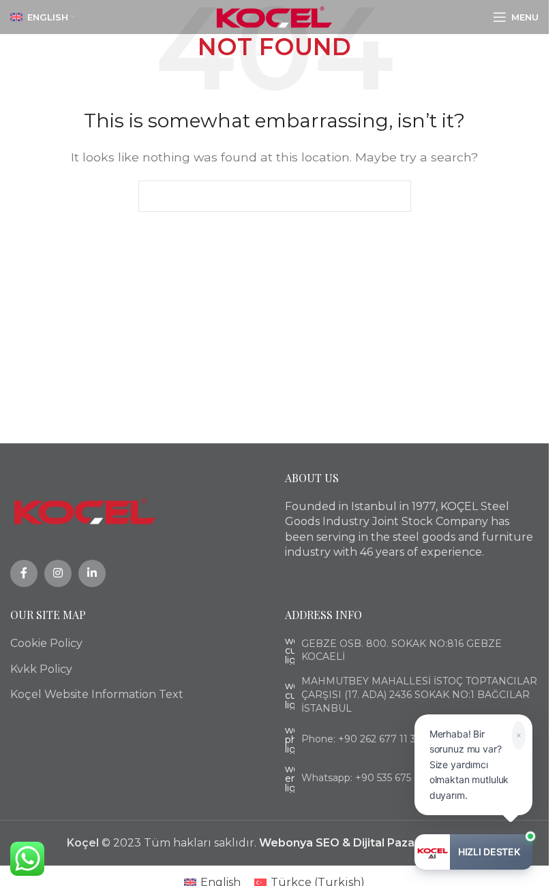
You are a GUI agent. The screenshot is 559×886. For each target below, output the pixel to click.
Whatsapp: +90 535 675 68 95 (370, 778)
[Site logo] (274, 16)
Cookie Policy (46, 643)
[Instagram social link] (58, 573)
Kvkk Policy (41, 669)
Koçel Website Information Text (96, 694)
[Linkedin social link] (92, 573)
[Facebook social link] (23, 573)
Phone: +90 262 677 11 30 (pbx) (375, 739)
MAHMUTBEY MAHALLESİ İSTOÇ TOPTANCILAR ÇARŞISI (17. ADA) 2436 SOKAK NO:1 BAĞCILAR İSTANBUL (419, 694)
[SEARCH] (395, 196)
